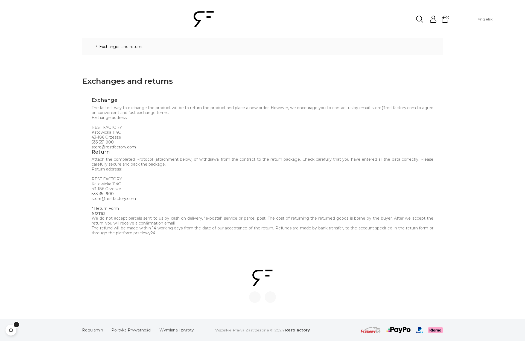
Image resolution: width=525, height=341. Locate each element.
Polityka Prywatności (131, 330)
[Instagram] (270, 297)
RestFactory (297, 330)
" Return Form (105, 208)
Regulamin (92, 330)
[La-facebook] (255, 297)
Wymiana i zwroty (176, 330)
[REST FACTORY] (204, 18)
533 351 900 (103, 142)
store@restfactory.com (114, 147)
